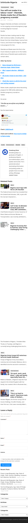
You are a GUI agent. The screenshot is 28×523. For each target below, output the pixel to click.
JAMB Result (9, 129)
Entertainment (5, 7)
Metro (12, 185)
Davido (3, 145)
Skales (23, 145)
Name (3, 438)
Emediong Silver (14, 150)
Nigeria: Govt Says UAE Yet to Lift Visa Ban (18, 189)
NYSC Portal (8, 95)
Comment (4, 419)
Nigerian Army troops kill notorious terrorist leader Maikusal (13, 356)
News (12, 7)
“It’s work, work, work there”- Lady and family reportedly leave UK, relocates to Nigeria (18, 376)
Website (3, 452)
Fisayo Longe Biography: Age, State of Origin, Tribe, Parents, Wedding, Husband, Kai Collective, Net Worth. (14, 475)
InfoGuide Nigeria (9, 2)
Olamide (18, 145)
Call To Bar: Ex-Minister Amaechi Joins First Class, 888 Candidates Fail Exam (18, 208)
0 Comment (10, 20)
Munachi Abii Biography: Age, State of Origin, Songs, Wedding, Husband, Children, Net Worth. (12, 482)
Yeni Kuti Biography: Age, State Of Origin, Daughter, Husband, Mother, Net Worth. (13, 488)
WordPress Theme (17, 519)
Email (2, 445)
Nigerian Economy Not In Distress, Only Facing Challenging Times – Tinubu (18, 228)
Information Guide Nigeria (13, 31)
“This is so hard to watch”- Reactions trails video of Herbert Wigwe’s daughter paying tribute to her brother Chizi (18, 397)
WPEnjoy (25, 519)
